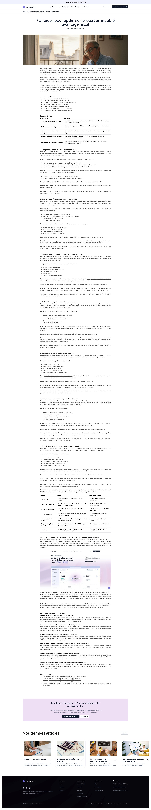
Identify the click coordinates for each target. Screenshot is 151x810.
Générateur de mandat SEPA (120, 790)
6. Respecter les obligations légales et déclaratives (57, 108)
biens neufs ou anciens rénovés (98, 170)
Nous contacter (99, 790)
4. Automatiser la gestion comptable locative (56, 104)
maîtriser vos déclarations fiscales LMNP (55, 423)
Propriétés (79, 787)
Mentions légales (91, 803)
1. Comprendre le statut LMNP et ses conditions (56, 99)
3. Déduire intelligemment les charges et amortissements (59, 102)
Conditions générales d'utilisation (119, 803)
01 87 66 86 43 (82, 2)
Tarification (65, 7)
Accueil (60, 784)
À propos (61, 790)
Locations (79, 790)
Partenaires (78, 7)
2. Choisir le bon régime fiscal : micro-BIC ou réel (56, 100)
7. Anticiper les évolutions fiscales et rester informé (57, 110)
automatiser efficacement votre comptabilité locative (59, 326)
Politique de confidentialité (103, 803)
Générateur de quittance (119, 787)
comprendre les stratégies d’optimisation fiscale (57, 469)
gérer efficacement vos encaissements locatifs (57, 376)
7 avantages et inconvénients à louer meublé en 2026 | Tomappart (62, 678)
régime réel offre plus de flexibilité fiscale (61, 224)
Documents (80, 793)
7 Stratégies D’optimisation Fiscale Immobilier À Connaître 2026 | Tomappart (65, 676)
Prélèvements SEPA (82, 796)
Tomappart (49, 592)
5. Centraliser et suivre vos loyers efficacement (56, 106)
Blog (72, 7)
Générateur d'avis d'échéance (120, 784)
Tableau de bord (81, 784)
